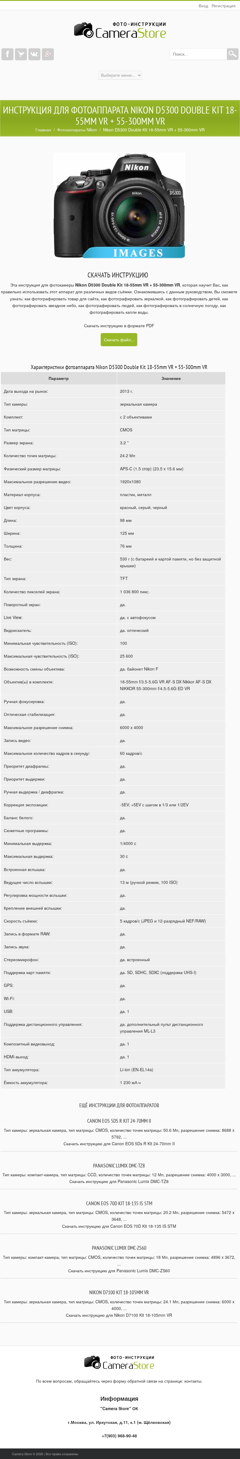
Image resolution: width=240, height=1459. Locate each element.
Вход (203, 5)
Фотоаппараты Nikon (77, 130)
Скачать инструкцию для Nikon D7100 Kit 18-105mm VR (119, 1315)
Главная (43, 130)
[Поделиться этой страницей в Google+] (48, 54)
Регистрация (224, 5)
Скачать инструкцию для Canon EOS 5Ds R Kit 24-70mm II (119, 1143)
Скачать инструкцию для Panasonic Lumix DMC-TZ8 (119, 1181)
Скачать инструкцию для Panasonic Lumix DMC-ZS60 (119, 1270)
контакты (192, 1381)
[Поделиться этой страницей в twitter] (21, 54)
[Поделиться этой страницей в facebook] (7, 54)
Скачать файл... (119, 339)
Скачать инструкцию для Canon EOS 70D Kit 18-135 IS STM (119, 1226)
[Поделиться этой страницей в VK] (34, 54)
